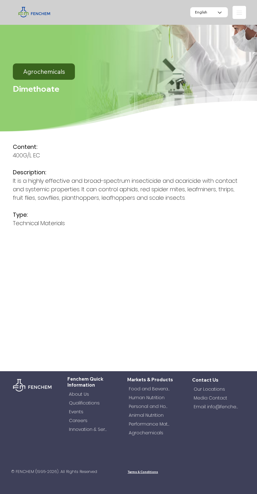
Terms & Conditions (143, 472)
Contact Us (205, 380)
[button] (239, 12)
